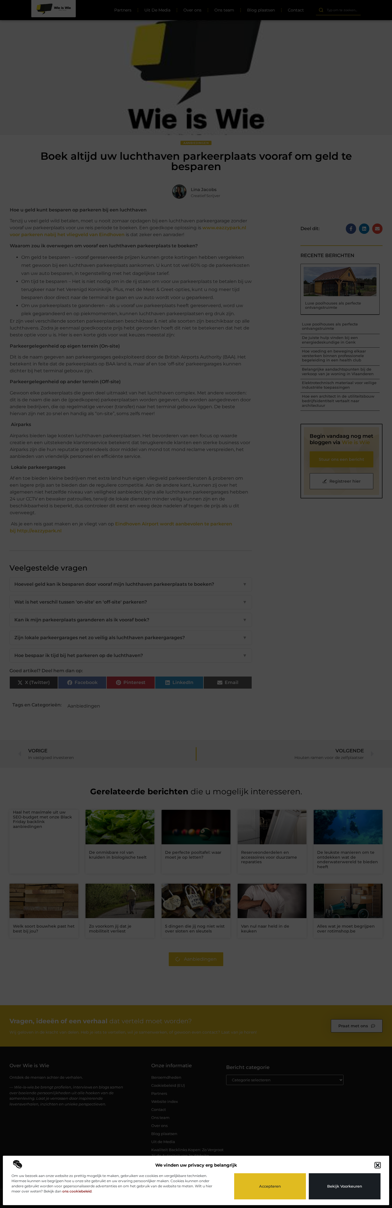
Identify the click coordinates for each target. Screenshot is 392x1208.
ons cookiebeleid (77, 1191)
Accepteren (270, 1186)
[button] (378, 1165)
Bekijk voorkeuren (344, 1186)
